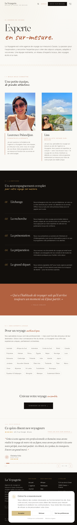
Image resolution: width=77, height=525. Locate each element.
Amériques (44, 486)
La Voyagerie (16, 4)
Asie (42, 489)
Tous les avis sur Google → (60, 431)
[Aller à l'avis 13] (24, 463)
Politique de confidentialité (35, 518)
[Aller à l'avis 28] (45, 463)
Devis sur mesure (57, 4)
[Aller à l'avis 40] (62, 463)
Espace (44, 4)
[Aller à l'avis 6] (14, 463)
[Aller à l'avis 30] (48, 463)
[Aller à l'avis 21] (35, 463)
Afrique (43, 482)
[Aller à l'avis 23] (38, 463)
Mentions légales (50, 518)
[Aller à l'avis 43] (66, 463)
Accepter (21, 513)
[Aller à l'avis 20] (34, 463)
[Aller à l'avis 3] (10, 463)
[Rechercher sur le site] (38, 4)
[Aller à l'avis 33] (52, 463)
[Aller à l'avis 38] (59, 463)
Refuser (41, 513)
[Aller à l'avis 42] (65, 463)
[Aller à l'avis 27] (44, 463)
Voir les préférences (62, 513)
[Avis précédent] (58, 466)
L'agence (32, 486)
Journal (31, 489)
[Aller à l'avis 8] (17, 463)
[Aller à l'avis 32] (51, 463)
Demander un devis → (38, 405)
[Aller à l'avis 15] (27, 463)
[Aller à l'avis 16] (28, 463)
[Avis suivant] (70, 466)
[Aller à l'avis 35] (55, 463)
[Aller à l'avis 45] (69, 463)
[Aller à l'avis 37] (58, 463)
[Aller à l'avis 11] (21, 463)
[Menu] (70, 4)
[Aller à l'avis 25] (41, 463)
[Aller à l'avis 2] (7, 463)
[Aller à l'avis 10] (20, 463)
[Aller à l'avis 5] (13, 463)
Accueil (31, 482)
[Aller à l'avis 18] (31, 463)
